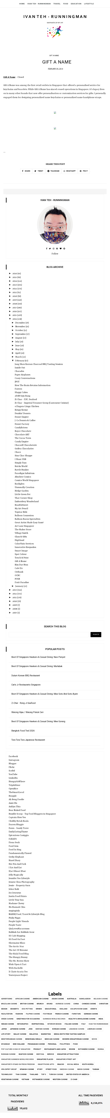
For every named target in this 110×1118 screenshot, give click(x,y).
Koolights (19, 484)
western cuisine (60, 1079)
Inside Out (20, 368)
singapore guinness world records (17, 1059)
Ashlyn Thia (15, 806)
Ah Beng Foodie (16, 799)
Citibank (19, 572)
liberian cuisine (94, 1029)
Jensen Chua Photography (21, 882)
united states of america (77, 1074)
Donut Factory (22, 424)
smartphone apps (46, 1064)
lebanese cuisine (76, 1029)
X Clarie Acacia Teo (18, 972)
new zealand (19, 1044)
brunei (50, 1004)
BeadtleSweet (21, 505)
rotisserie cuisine (86, 1049)
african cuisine (22, 999)
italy (83, 1024)
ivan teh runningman (98, 1024)
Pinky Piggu (14, 918)
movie (94, 1039)
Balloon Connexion (24, 515)
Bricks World (21, 466)
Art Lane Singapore (24, 526)
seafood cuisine (26, 1054)
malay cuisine (20, 1034)
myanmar (5, 1044)
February (20, 361)
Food (65, 4)
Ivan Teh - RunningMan (39, 4)
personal (52, 1044)
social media (73, 1064)
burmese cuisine (63, 1004)
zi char (74, 1079)
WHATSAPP (71, 171)
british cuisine (27, 1004)
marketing (46, 1034)
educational (50, 1009)
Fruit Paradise (22, 582)
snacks (60, 1064)
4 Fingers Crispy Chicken (27, 406)
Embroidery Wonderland (27, 501)
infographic (22, 1024)
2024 (14, 281)
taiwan (95, 1069)
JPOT (17, 382)
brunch (40, 1004)
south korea (88, 1064)
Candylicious (21, 427)
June (17, 345)
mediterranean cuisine (11, 1039)
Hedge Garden (22, 491)
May (17, 349)
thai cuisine (21, 1074)
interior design (54, 1024)
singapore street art (66, 1059)
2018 (14, 304)
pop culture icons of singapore (15, 1049)
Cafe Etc (19, 568)
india (100, 1019)
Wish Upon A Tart (17, 964)
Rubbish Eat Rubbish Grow (21, 932)
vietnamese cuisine (41, 1079)
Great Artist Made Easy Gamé (29, 522)
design (4, 1009)
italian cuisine (71, 1024)
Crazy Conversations (25, 378)
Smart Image (21, 551)
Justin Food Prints (18, 896)
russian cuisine (8, 1054)
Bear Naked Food (17, 810)
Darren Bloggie (16, 824)
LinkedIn (13, 778)
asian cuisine (58, 999)
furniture (76, 1014)
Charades (19, 371)
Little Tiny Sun (16, 900)
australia (71, 999)
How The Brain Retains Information (32, 385)
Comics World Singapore (27, 480)
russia (101, 1049)
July (17, 342)
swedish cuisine (67, 1069)
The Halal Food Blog (19, 954)
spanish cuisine (27, 1069)
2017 (14, 308)
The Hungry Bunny (18, 957)
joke (30, 1029)
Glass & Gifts (21, 537)
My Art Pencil (21, 508)
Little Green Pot (22, 494)
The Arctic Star (16, 946)
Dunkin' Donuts (22, 413)
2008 (15, 609)
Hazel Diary (14, 860)
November (20, 326)
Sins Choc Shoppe (23, 456)
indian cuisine (7, 1024)
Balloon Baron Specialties (27, 519)
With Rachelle (16, 968)
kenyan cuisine (42, 1029)
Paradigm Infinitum (24, 473)
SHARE (27, 171)
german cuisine (91, 1014)
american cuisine (41, 999)
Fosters (18, 389)
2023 (14, 285)
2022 (14, 289)
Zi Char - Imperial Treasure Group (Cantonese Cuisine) (42, 403)
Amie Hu (13, 803)
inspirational (38, 1024)
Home (22, 4)
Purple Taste (15, 925)
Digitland (19, 540)
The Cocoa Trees (23, 438)
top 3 (43, 1074)
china (76, 1004)
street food (51, 1069)
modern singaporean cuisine (75, 1039)
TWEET (40, 171)
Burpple (12, 796)
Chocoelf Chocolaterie (26, 445)
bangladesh (85, 999)
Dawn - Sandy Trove (19, 828)
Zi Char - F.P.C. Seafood (26, 399)
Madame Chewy (16, 903)
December (20, 323)
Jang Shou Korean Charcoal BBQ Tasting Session (39, 364)
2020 (15, 296)
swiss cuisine (83, 1069)
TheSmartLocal (16, 792)
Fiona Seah (14, 842)
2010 (14, 601)
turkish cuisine (56, 1074)
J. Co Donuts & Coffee (25, 420)
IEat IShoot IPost (17, 871)
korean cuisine (59, 1029)
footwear (47, 1014)
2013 (14, 590)
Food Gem (13, 846)
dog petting (27, 1009)
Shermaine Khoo (17, 943)
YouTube (13, 774)
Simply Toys (20, 463)
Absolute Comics (23, 477)
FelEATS (13, 839)
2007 (14, 613)
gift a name (54, 56)
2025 (14, 277)
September (20, 334)
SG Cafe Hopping (17, 936)
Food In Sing (15, 850)
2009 (15, 605)
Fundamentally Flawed (20, 853)
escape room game (78, 1009)
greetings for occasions (28, 1019)
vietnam (25, 1079)
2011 (14, 597)
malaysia (33, 1034)
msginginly (14, 911)
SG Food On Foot (17, 939)
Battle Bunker (22, 470)
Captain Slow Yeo (17, 817)
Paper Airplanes (22, 375)
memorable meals (33, 1039)
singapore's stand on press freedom (18, 1064)
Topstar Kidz (21, 512)
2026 (14, 273)
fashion (19, 1014)
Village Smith (21, 533)
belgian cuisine (101, 999)
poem (75, 1044)
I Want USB (20, 459)
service (50, 1054)
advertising (6, 999)
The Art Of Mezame (18, 950)
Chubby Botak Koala (19, 821)
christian (103, 1004)
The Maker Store (23, 529)
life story (5, 1034)
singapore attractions (68, 1054)
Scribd (12, 771)
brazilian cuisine (9, 1004)
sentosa (40, 1054)
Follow (55, 254)
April (18, 353)
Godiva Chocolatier (24, 449)
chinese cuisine (89, 1004)
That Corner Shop (23, 498)
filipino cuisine (33, 1014)
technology (6, 1074)
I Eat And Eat (15, 867)
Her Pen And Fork (17, 864)
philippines (65, 1044)
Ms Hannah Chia (17, 907)
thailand (34, 1074)
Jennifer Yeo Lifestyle (19, 878)
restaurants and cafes (55, 1049)
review (72, 1049)
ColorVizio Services (24, 544)
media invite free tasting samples (69, 1034)
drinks (39, 1009)
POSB (17, 579)
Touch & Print (22, 558)
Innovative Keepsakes (25, 547)
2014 (14, 319)
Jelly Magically (16, 875)
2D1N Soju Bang (22, 396)
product (37, 1049)
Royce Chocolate (23, 431)
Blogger (12, 763)
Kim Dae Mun (21, 565)
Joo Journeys (15, 893)
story (40, 1069)
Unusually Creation (24, 487)
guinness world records (54, 1019)
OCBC (17, 575)
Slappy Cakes (21, 392)
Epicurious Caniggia (19, 835)
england (63, 1009)
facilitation (6, 1014)
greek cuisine (7, 1019)
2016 (14, 311)
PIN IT (85, 171)
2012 (14, 594)
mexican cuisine (52, 1039)
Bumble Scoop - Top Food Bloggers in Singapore (32, 814)
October (19, 330)
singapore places (45, 1059)
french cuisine (62, 1014)
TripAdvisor (14, 785)
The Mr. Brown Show (19, 961)
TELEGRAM (54, 171)
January (19, 586)
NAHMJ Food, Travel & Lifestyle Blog (27, 914)
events (94, 1009)
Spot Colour (21, 554)
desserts (14, 1009)
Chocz (18, 452)
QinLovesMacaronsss (19, 929)
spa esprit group (9, 1069)
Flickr (11, 767)
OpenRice (13, 789)
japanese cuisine (17, 1029)
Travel (57, 4)
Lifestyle (89, 4)
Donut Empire (22, 417)
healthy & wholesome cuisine (81, 1019)
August (19, 338)
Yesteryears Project (18, 975)
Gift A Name (20, 561)
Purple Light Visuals (19, 921)
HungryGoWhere (17, 781)
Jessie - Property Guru (19, 885)
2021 (14, 292)
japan (4, 1029)
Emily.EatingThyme (18, 832)
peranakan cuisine (36, 1044)
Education (76, 4)
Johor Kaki (14, 889)
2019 (14, 300)
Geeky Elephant (16, 857)
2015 (14, 315)
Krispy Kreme (21, 410)
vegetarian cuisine (10, 1079)
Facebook (13, 756)
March (18, 357)
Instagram (14, 760)
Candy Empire (21, 442)
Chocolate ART (22, 434)
